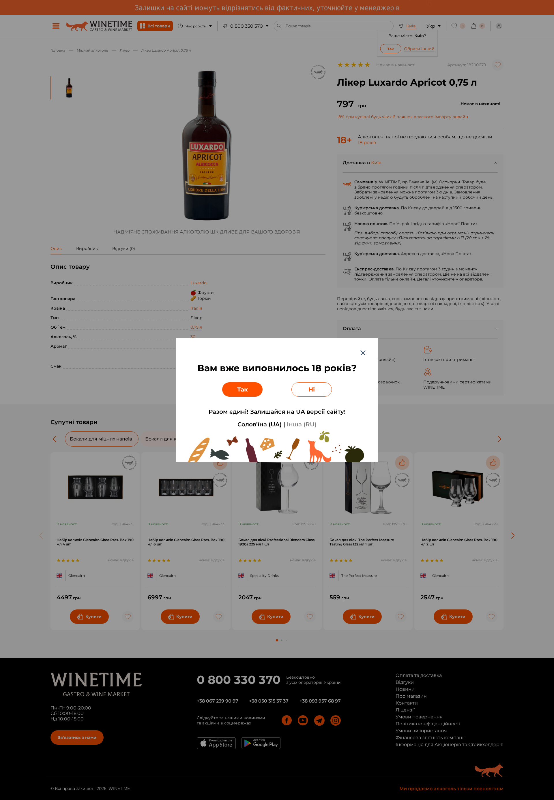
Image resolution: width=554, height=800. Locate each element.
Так (242, 389)
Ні (311, 389)
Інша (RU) (302, 424)
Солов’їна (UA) (259, 424)
